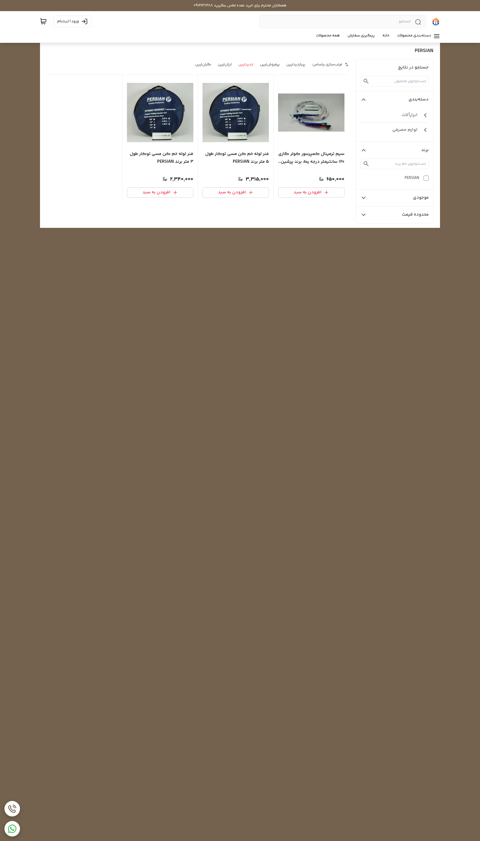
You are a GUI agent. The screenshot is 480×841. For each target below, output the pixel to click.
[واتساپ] (12, 829)
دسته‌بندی (419, 99)
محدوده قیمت (415, 214)
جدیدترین (245, 64)
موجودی (421, 197)
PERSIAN (412, 178)
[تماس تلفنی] (12, 809)
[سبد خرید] (43, 21)
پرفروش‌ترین (270, 64)
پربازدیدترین (295, 64)
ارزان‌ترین (225, 64)
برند (425, 150)
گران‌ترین (203, 64)
